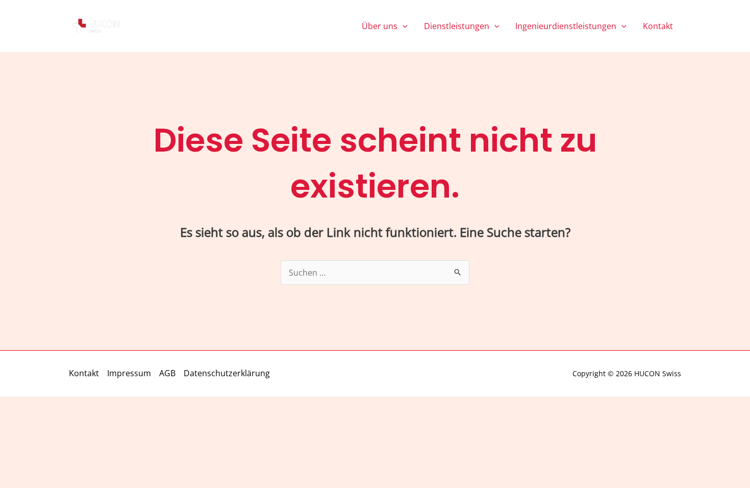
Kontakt (658, 26)
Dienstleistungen (456, 26)
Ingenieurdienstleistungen (565, 26)
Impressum (129, 373)
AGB (167, 373)
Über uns (379, 26)
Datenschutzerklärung (227, 373)
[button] (402, 26)
